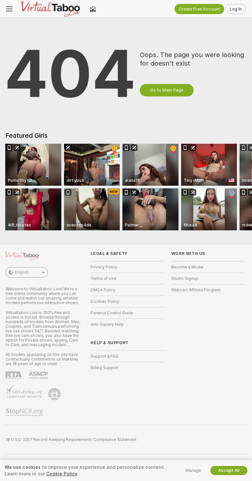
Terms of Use (103, 278)
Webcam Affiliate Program (195, 290)
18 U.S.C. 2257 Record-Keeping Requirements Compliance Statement (71, 439)
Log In (236, 9)
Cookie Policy (61, 473)
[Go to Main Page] (51, 9)
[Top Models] (93, 9)
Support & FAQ (104, 356)
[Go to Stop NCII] (25, 412)
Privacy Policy (104, 267)
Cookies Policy (105, 301)
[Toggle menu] (9, 9)
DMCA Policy (103, 290)
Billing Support (104, 368)
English (22, 272)
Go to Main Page (166, 90)
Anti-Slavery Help (107, 324)
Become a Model (187, 267)
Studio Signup (184, 278)
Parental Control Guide (112, 313)
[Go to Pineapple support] (55, 394)
